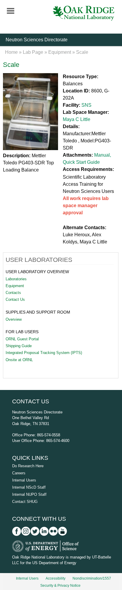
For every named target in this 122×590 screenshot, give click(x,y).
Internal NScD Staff (29, 487)
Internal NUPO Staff (29, 494)
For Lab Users (22, 331)
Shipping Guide (19, 346)
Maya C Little (76, 119)
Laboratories (16, 279)
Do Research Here (28, 466)
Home (11, 52)
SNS (86, 105)
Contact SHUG (25, 501)
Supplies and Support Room (38, 312)
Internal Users (24, 480)
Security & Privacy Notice (60, 585)
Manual (102, 155)
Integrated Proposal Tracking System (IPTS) (44, 352)
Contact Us (15, 299)
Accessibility (55, 578)
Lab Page (33, 52)
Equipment (59, 52)
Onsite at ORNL (19, 360)
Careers (18, 473)
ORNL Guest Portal (22, 339)
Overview (14, 319)
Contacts (13, 292)
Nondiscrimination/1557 (92, 578)
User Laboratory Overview (37, 271)
